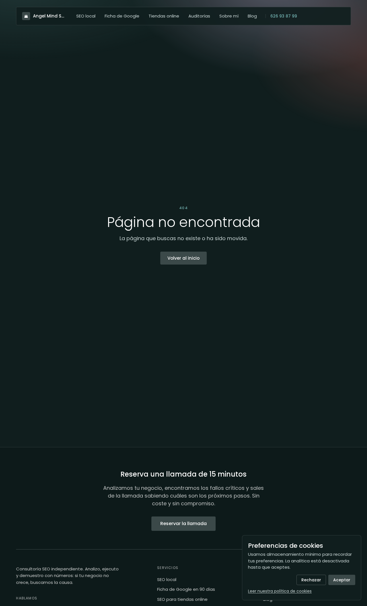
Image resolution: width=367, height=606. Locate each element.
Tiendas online (164, 16)
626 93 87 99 (283, 16)
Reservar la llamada (183, 523)
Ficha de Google (122, 16)
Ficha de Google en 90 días (186, 589)
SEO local (85, 16)
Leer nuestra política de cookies (280, 591)
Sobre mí (229, 16)
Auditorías (199, 16)
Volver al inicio (183, 258)
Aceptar (341, 580)
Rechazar (311, 580)
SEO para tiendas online (182, 599)
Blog (252, 16)
